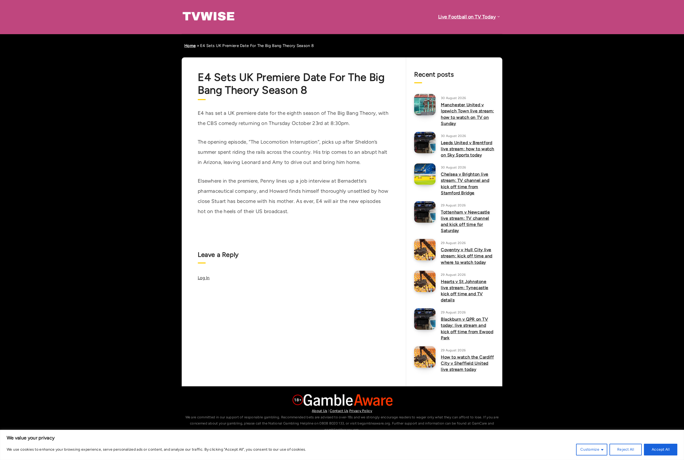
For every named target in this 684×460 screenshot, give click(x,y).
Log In (204, 277)
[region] (342, 445)
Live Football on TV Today (467, 17)
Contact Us (339, 411)
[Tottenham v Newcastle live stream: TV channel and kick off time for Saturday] (425, 212)
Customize (589, 449)
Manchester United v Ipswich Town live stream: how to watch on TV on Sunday (467, 114)
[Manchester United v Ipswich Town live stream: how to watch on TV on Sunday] (425, 104)
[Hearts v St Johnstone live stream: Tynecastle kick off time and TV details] (425, 281)
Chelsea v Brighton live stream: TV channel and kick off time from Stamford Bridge (465, 183)
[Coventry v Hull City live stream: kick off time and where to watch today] (425, 249)
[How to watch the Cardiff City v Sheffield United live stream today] (425, 357)
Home (190, 45)
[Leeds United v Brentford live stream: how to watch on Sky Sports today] (425, 142)
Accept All (661, 449)
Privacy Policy (360, 411)
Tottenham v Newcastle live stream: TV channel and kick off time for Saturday (465, 221)
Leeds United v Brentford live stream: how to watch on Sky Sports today (467, 149)
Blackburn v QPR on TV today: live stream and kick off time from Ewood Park (467, 328)
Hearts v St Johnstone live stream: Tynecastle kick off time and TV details (464, 291)
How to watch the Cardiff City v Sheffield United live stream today (467, 363)
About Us (319, 411)
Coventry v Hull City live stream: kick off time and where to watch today (466, 256)
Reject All (625, 449)
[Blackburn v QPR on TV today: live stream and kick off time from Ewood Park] (425, 319)
